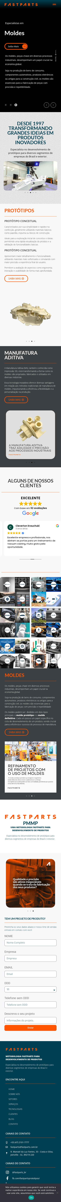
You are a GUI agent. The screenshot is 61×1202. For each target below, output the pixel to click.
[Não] (57, 1192)
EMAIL (8, 967)
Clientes (13, 1114)
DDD (7, 983)
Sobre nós (14, 1094)
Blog (11, 1119)
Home (12, 1089)
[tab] (5, 105)
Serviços (13, 1104)
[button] (54, 4)
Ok (31, 1197)
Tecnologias (15, 1109)
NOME (8, 936)
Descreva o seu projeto (19, 1013)
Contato (13, 1124)
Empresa (10, 951)
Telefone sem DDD (16, 998)
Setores (13, 1099)
